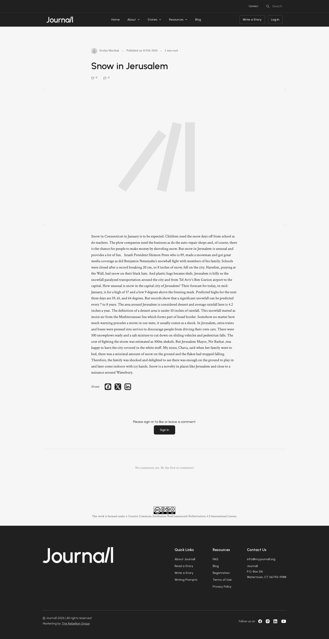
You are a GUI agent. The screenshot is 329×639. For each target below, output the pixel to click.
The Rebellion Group (75, 623)
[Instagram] (268, 621)
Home (115, 19)
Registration (221, 573)
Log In (275, 19)
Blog (198, 19)
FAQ (215, 559)
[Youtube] (283, 621)
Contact (253, 6)
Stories (152, 19)
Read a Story (184, 566)
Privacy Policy (222, 586)
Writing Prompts (186, 579)
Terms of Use (222, 579)
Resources (176, 19)
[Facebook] (260, 621)
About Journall (185, 559)
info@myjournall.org (261, 559)
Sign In (164, 430)
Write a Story (252, 19)
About (131, 19)
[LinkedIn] (275, 621)
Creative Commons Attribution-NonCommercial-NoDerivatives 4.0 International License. (182, 516)
